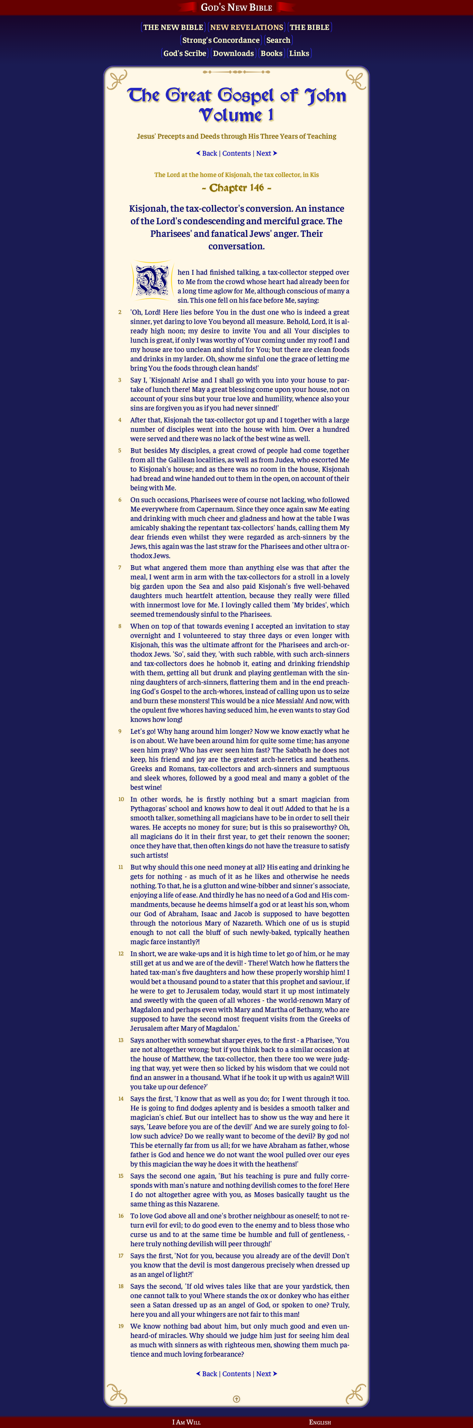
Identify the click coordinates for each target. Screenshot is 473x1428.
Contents (236, 152)
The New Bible (173, 27)
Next (267, 152)
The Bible (309, 27)
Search (278, 39)
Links (299, 53)
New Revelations (246, 27)
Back (206, 152)
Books (272, 53)
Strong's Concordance (221, 39)
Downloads (233, 53)
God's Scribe (184, 53)
